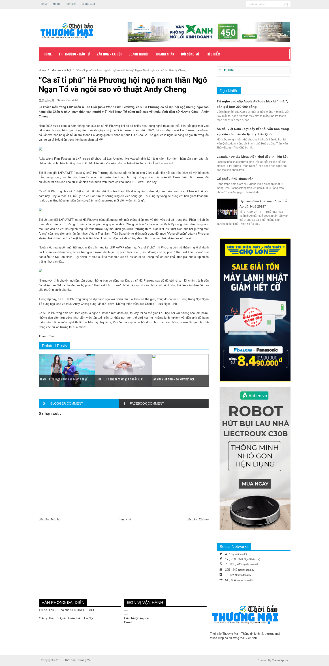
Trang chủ (124, 519)
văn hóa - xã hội (69, 100)
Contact (71, 4)
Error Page (88, 4)
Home (44, 4)
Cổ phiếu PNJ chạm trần (235, 178)
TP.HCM (228, 70)
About (56, 4)
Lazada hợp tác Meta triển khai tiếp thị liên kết (252, 156)
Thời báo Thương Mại (78, 660)
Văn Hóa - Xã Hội (109, 53)
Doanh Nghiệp (138, 53)
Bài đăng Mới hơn (50, 519)
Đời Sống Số (190, 53)
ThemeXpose (280, 660)
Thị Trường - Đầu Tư (74, 53)
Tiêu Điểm (213, 53)
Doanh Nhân (165, 53)
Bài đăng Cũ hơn (198, 519)
